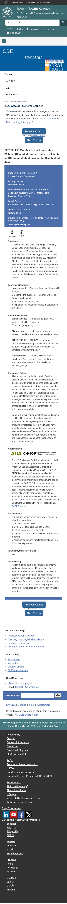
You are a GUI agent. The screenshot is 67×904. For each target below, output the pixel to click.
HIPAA (10, 768)
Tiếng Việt (12, 831)
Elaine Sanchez (27, 189)
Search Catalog (12, 695)
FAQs (10, 760)
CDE (8, 51)
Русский (11, 845)
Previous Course (34, 131)
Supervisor (14, 659)
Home (6, 101)
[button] (63, 23)
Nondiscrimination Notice (21, 772)
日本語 (10, 882)
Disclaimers (43, 705)
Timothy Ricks (42, 193)
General (18, 101)
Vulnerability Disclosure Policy (23, 798)
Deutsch (11, 878)
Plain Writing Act (16, 786)
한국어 (10, 835)
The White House (16, 790)
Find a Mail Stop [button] (50, 726)
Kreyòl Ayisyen (15, 853)
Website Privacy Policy (19, 802)
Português (12, 867)
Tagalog (11, 842)
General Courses (38, 136)
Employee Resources (42, 29)
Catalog (8, 74)
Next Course (34, 140)
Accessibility (13, 734)
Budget (11, 738)
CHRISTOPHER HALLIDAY (21, 193)
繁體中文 (12, 827)
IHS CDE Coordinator (24, 499)
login (42, 118)
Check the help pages (20, 683)
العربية (10, 849)
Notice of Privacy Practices (22, 776)
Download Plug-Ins (17, 750)
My (11, 705)
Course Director (16, 666)
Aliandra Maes (43, 189)
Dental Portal (11, 94)
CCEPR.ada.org (19, 506)
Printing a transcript (18, 643)
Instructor (13, 663)
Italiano (11, 871)
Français (11, 859)
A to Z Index (16, 29)
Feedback (15, 33)
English (11, 889)
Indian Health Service (34, 8)
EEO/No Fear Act (16, 754)
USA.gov (11, 794)
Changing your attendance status (26, 646)
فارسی (10, 885)
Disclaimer (12, 746)
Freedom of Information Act (22, 764)
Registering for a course (21, 635)
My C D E (9, 81)
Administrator (18, 670)
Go (58, 695)
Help (7, 88)
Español (11, 823)
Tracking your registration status (26, 639)
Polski (10, 863)
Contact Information (18, 742)
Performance (14, 782)
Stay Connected (11, 808)
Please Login (33, 57)
